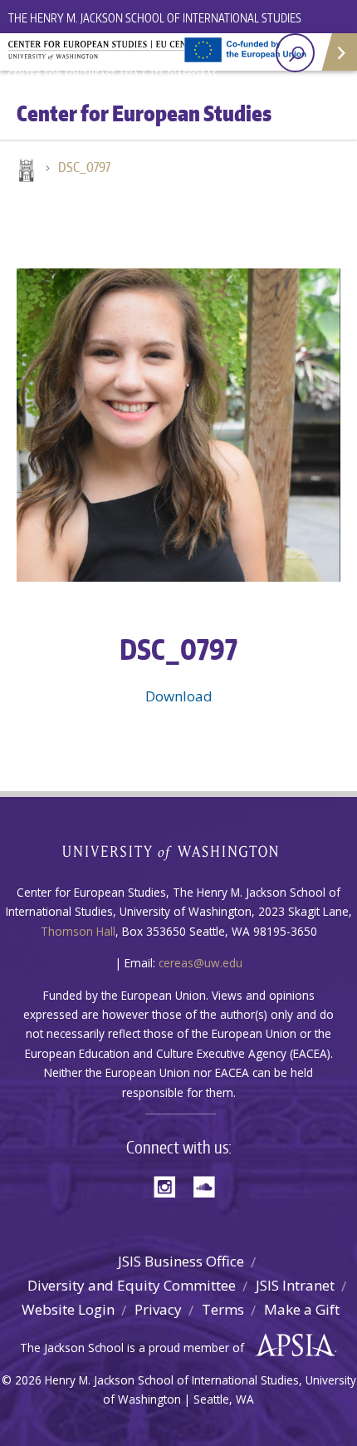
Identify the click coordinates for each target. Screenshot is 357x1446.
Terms (223, 1309)
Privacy (158, 1309)
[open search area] (295, 52)
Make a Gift (302, 1309)
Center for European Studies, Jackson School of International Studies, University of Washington (116, 58)
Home (24, 172)
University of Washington (179, 851)
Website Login (68, 1309)
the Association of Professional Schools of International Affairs (291, 1345)
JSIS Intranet (295, 1285)
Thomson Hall (78, 931)
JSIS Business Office (181, 1261)
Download (179, 696)
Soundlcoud (208, 1185)
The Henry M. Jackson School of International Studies (154, 18)
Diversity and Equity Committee (131, 1285)
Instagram (170, 1185)
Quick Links (338, 52)
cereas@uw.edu (200, 963)
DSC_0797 (84, 167)
